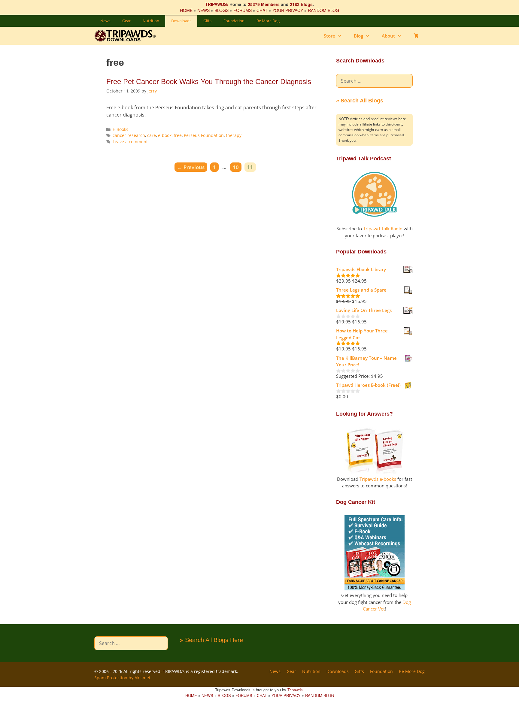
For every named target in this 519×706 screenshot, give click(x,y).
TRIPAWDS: (216, 4)
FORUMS (242, 10)
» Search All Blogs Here (211, 640)
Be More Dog (268, 20)
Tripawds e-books (378, 479)
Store (329, 36)
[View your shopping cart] (416, 36)
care (151, 135)
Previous (191, 167)
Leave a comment (130, 141)
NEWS (203, 10)
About (388, 36)
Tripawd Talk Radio (382, 229)
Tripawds (295, 689)
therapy (233, 135)
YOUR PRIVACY (287, 10)
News (105, 20)
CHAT (262, 10)
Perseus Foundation (204, 135)
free (178, 135)
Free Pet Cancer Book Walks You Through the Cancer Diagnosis (208, 81)
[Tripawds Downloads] (128, 36)
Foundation (233, 20)
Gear (126, 20)
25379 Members (264, 4)
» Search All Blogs (359, 101)
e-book (164, 135)
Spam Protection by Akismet (122, 677)
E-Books (120, 129)
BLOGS (221, 10)
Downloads (181, 20)
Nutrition (151, 20)
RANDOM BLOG (323, 10)
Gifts (207, 20)
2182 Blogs (301, 4)
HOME (186, 10)
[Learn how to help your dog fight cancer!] (374, 589)
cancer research (129, 135)
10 (236, 167)
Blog (358, 36)
